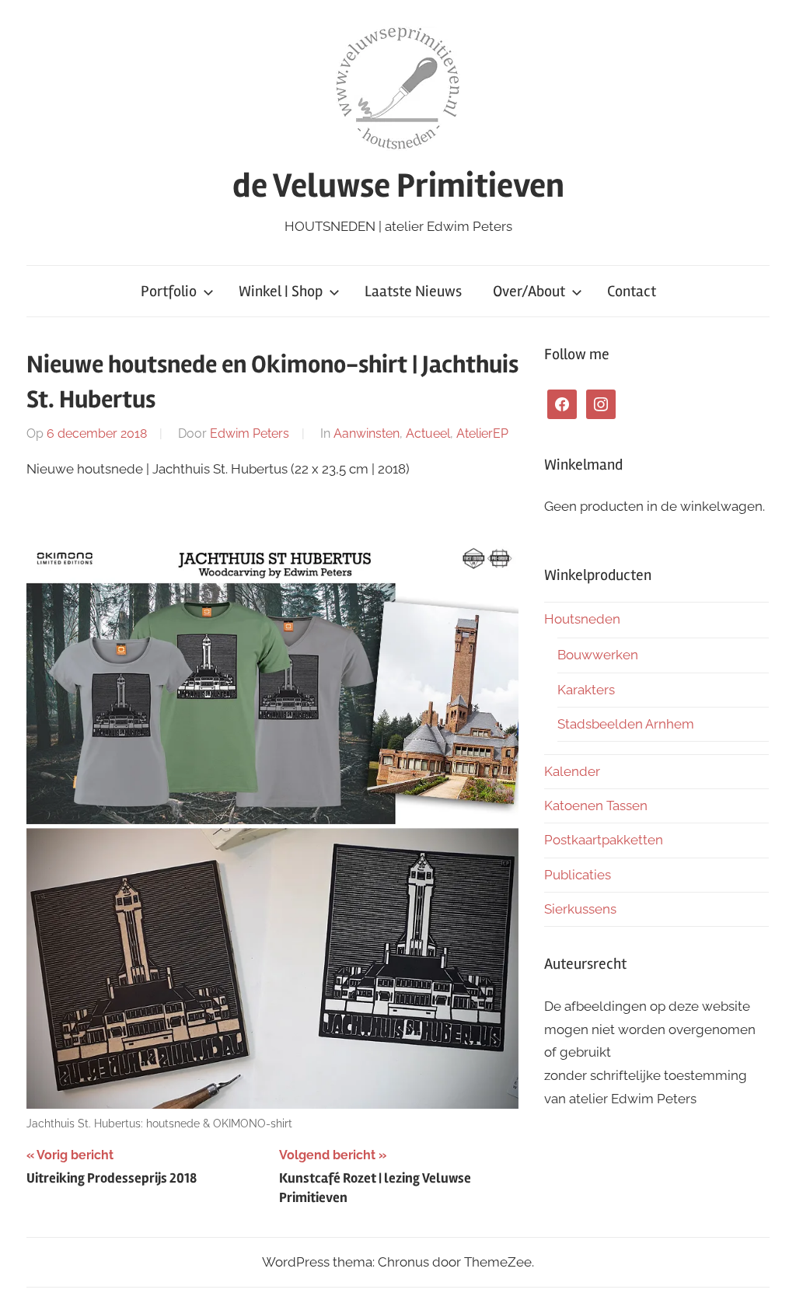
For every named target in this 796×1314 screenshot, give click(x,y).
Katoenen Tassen (596, 805)
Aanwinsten (366, 433)
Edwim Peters (249, 433)
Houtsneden (582, 619)
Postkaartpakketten (603, 839)
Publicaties (577, 874)
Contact (631, 291)
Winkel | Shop (281, 291)
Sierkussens (580, 909)
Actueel (428, 433)
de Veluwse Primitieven (398, 186)
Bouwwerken (597, 654)
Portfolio (169, 291)
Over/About (529, 291)
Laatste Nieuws (413, 291)
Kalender (572, 771)
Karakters (586, 689)
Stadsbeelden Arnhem (625, 724)
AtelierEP (482, 433)
